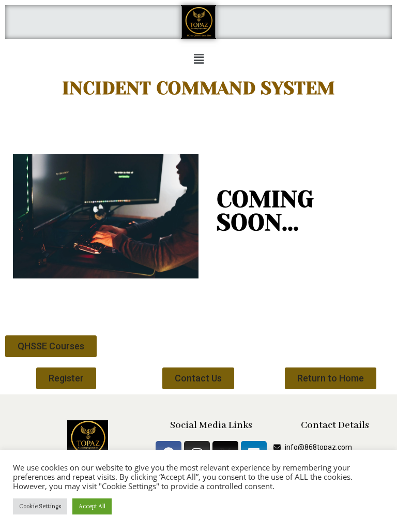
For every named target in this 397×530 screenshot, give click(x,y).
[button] (198, 59)
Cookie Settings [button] (40, 506)
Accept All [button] (92, 506)
